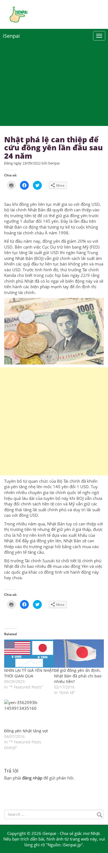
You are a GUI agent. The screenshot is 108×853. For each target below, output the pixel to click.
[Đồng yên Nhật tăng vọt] (29, 714)
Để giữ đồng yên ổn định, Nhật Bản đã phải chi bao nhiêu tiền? (77, 676)
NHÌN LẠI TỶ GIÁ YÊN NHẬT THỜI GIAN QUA (29, 673)
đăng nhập (32, 778)
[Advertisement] (54, 421)
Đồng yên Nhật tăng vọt (26, 730)
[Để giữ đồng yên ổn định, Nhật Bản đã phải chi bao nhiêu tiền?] (79, 653)
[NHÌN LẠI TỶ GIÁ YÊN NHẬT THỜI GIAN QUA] (29, 653)
